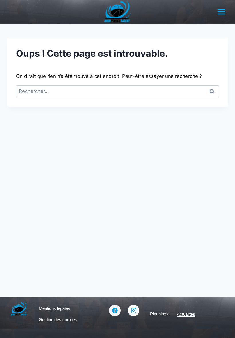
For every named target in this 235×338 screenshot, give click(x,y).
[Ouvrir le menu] (221, 12)
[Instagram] (133, 310)
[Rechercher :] (117, 91)
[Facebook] (115, 310)
